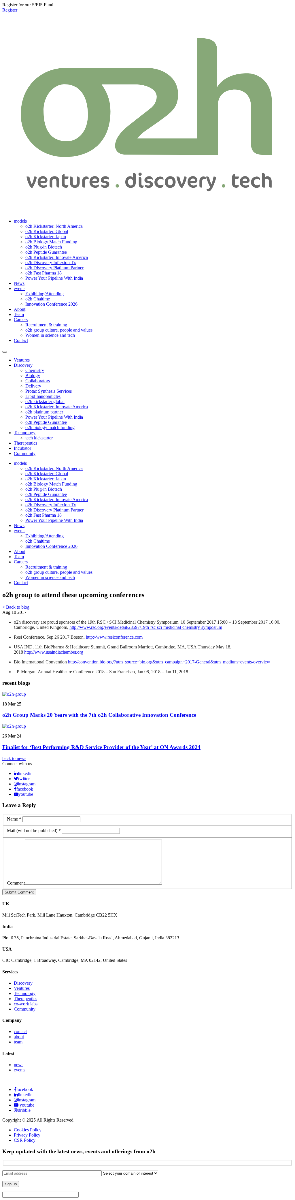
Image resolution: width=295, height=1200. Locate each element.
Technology (24, 432)
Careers (21, 319)
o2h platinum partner (44, 411)
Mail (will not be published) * (34, 830)
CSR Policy (24, 1140)
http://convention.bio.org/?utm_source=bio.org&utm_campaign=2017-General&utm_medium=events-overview (169, 661)
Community (24, 453)
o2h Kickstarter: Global (46, 231)
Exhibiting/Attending (44, 293)
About (19, 309)
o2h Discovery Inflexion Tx (50, 262)
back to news (14, 758)
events (19, 288)
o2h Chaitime (37, 298)
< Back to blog (15, 607)
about (19, 1036)
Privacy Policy (27, 1135)
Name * (14, 819)
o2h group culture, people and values (58, 330)
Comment (16, 883)
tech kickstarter (39, 437)
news (18, 1064)
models (20, 221)
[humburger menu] (4, 352)
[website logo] (147, 207)
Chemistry (34, 370)
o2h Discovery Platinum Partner (54, 267)
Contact (21, 340)
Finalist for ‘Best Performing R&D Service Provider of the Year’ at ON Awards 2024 (101, 747)
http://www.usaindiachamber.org (53, 652)
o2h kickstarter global (45, 401)
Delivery (33, 385)
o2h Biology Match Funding (51, 241)
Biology (32, 375)
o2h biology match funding (50, 427)
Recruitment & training (46, 324)
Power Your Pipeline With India (54, 278)
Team (19, 314)
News (19, 283)
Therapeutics (25, 443)
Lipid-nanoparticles (42, 396)
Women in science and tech (50, 335)
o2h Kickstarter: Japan (45, 236)
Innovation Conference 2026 (51, 304)
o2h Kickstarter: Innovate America (56, 257)
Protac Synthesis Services (48, 391)
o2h (17, 622)
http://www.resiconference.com (114, 637)
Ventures (22, 360)
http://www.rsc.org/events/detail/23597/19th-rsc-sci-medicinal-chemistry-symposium (145, 627)
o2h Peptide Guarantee (46, 252)
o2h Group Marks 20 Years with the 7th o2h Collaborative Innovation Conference (99, 715)
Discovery (23, 365)
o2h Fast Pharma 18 (43, 272)
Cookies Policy (27, 1129)
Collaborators (37, 380)
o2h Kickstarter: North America (54, 226)
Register (9, 9)
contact (20, 1031)
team (18, 1041)
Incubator (22, 448)
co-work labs (25, 1003)
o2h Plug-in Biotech (43, 246)
